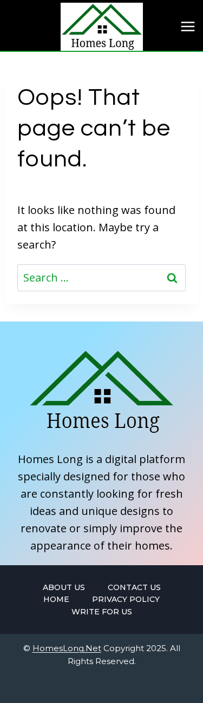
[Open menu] (187, 27)
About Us (64, 587)
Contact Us (134, 587)
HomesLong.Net (66, 648)
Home (56, 599)
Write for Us (101, 612)
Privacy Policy (126, 599)
